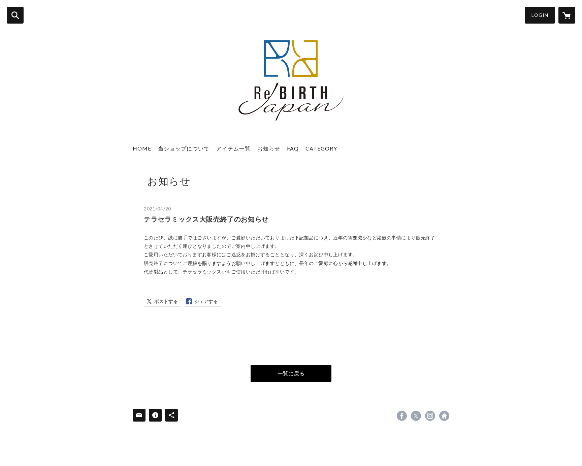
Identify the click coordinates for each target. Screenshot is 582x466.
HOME (142, 148)
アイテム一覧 (233, 148)
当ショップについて (183, 148)
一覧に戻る (291, 373)
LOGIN (539, 15)
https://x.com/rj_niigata (416, 416)
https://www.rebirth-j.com (444, 416)
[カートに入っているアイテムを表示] (566, 15)
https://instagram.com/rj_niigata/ (430, 416)
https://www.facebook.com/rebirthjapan (402, 416)
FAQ (293, 148)
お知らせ (268, 148)
